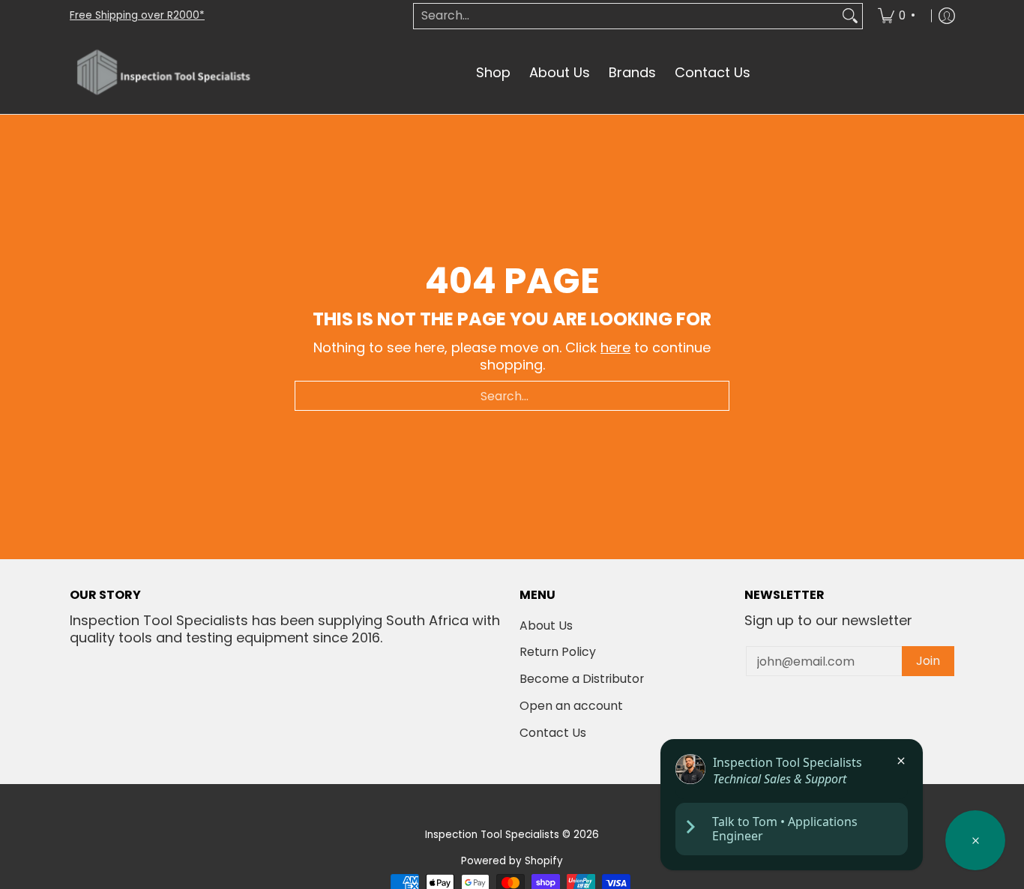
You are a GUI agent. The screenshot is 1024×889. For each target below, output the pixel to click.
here (615, 347)
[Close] (901, 761)
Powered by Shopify (512, 861)
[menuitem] (899, 16)
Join (928, 660)
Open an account (571, 705)
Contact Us (552, 732)
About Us (546, 625)
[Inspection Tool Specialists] (163, 73)
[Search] (850, 16)
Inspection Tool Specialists (492, 835)
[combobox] (626, 16)
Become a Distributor (581, 678)
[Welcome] (975, 840)
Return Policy (557, 651)
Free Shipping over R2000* (137, 15)
